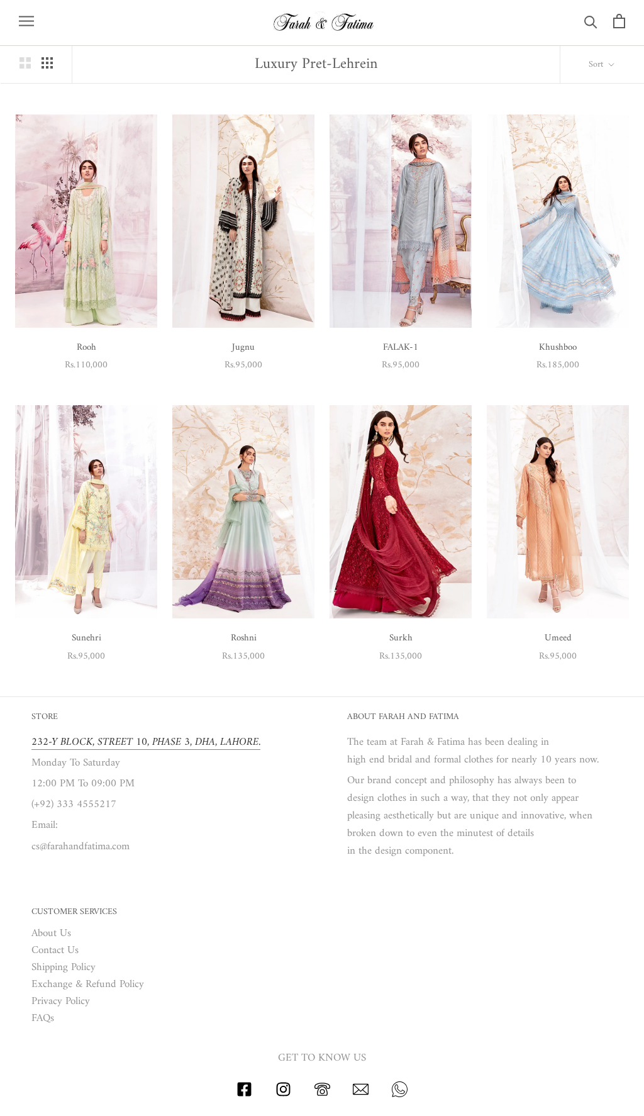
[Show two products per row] (25, 63)
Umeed (558, 638)
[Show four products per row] (47, 63)
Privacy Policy (60, 1001)
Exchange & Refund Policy (87, 984)
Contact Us (55, 951)
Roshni (244, 638)
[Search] (590, 21)
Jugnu (243, 347)
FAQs (42, 1018)
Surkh (401, 638)
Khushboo (558, 347)
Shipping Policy (63, 968)
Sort (597, 64)
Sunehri (86, 638)
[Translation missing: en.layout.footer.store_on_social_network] (244, 1094)
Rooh (86, 347)
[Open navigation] (26, 21)
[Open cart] (619, 21)
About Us (51, 934)
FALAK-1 (400, 347)
